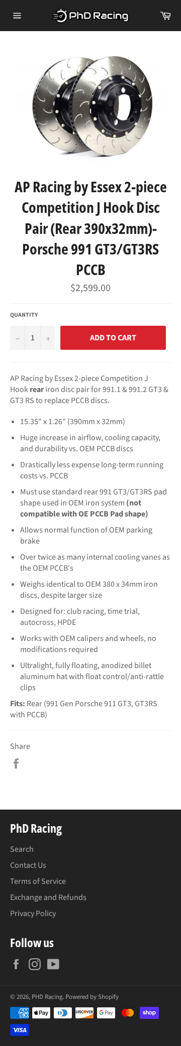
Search (22, 849)
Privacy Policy (33, 913)
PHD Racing (47, 996)
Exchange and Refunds (48, 897)
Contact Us (28, 865)
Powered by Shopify (92, 996)
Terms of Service (38, 881)
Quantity (24, 315)
